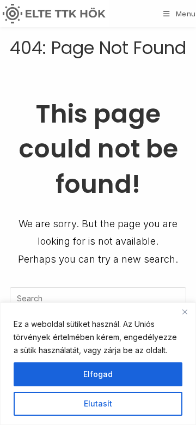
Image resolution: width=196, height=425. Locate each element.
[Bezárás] (184, 311)
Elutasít (98, 403)
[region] (98, 363)
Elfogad (98, 374)
